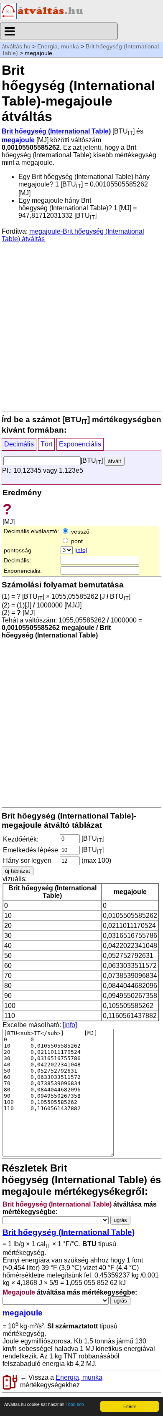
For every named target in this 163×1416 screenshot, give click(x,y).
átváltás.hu (16, 46)
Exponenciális (80, 444)
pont (76, 541)
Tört (46, 444)
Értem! (129, 1406)
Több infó (75, 1404)
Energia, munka (58, 46)
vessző (79, 531)
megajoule (18, 140)
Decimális (19, 444)
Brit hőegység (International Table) (56, 131)
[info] (80, 550)
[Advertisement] (81, 326)
